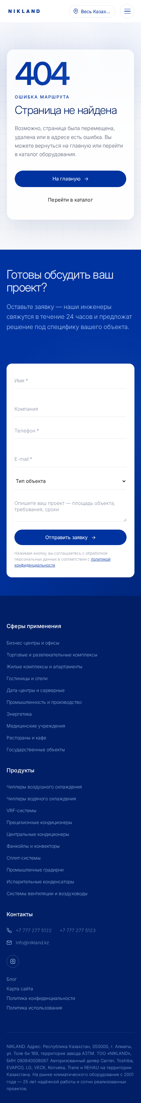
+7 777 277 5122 (34, 930)
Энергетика (19, 714)
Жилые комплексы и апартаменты (44, 666)
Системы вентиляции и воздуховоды (47, 893)
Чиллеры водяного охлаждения (41, 798)
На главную (70, 179)
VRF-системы (21, 810)
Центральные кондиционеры (38, 834)
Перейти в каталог (70, 200)
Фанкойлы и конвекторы (33, 846)
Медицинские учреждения (36, 726)
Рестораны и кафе (26, 737)
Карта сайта (20, 988)
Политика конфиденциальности (41, 998)
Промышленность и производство (44, 702)
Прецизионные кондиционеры (39, 822)
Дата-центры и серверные (36, 690)
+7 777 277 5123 (77, 930)
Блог (12, 979)
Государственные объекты (36, 749)
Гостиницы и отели (27, 678)
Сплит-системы (24, 858)
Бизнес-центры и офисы (33, 643)
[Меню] (127, 11)
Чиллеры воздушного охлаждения (44, 786)
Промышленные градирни (35, 869)
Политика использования (34, 1007)
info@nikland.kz (32, 942)
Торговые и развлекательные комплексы (52, 654)
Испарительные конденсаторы (40, 881)
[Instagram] (13, 961)
